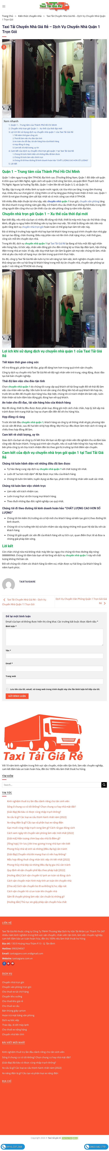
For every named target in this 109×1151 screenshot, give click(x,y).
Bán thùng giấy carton (14, 1010)
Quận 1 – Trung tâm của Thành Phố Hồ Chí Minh (34, 125)
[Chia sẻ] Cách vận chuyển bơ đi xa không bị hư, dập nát (36, 886)
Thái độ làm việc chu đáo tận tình (28, 138)
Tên (8, 650)
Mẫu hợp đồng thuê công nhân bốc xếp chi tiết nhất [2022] (38, 859)
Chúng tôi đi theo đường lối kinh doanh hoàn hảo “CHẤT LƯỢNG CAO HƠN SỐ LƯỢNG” (51, 160)
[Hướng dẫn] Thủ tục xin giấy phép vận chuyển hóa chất (37, 902)
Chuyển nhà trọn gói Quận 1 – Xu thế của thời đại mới (36, 128)
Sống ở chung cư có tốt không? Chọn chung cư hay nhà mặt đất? (41, 806)
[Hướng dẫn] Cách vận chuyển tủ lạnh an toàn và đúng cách (39, 875)
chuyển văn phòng (89, 201)
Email (9, 663)
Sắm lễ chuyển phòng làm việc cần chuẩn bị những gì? (36, 896)
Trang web (11, 676)
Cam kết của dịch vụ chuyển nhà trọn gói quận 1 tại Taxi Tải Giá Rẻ (42, 151)
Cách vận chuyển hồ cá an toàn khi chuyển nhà (32, 891)
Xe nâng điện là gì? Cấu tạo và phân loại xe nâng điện (35, 822)
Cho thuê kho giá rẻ (12, 1001)
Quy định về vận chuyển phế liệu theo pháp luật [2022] (36, 870)
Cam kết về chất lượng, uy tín (26, 147)
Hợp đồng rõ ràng (21, 144)
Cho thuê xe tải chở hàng (15, 991)
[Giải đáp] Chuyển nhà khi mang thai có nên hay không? (36, 854)
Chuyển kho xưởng (12, 996)
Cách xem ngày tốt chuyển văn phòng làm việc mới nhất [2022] (40, 833)
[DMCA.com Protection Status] (69, 1138)
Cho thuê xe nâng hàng (14, 1029)
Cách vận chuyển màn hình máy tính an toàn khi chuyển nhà (39, 880)
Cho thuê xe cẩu (10, 1006)
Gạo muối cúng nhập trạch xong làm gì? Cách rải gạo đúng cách (41, 827)
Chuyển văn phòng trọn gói (16, 987)
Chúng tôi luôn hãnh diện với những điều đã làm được (37, 154)
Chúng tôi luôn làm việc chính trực (28, 157)
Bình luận (11, 626)
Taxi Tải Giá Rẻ (58, 243)
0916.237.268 (14, 1146)
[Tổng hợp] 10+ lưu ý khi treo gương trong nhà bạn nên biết (38, 843)
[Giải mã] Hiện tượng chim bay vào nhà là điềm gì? (33, 838)
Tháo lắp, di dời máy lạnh (15, 1024)
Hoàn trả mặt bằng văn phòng (18, 1015)
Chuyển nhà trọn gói (13, 982)
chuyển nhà (54, 201)
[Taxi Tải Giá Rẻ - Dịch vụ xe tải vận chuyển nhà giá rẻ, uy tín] (54, 6)
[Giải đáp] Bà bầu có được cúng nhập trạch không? (34, 811)
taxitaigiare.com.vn (22, 958)
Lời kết (14, 163)
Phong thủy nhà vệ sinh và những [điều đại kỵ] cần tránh (37, 848)
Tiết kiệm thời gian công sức (26, 135)
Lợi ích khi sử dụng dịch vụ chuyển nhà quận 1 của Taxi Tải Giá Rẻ (42, 132)
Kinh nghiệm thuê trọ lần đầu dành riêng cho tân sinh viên (38, 801)
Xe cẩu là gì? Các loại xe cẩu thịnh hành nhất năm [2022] (36, 817)
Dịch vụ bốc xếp (10, 1020)
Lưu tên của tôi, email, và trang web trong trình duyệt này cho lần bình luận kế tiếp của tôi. (55, 689)
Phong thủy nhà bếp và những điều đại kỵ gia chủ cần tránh (39, 864)
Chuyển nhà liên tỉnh (13, 1034)
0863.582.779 (97, 1146)
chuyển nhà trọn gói (33, 226)
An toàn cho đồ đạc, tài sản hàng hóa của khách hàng (36, 141)
